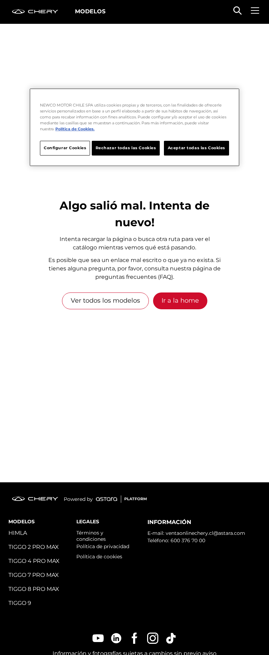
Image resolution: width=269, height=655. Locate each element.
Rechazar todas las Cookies (126, 147)
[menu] (255, 10)
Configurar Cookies (65, 147)
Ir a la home (180, 300)
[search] (237, 10)
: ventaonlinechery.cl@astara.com (204, 533)
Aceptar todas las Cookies (196, 147)
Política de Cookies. (75, 128)
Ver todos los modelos (105, 300)
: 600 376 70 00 (186, 540)
